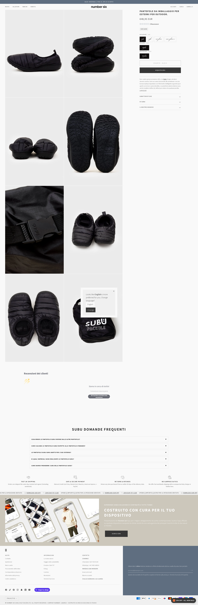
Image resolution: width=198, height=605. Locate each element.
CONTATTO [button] (85, 555)
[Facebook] (6, 590)
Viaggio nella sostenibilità (51, 562)
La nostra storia (48, 558)
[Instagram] (18, 590)
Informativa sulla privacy (12, 575)
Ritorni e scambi (87, 575)
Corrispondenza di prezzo (13, 572)
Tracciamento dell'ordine (12, 569)
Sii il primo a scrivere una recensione (99, 396)
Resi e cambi (9, 565)
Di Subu (142, 102)
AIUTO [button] (7, 555)
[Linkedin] (25, 590)
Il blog (45, 569)
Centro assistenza (10, 579)
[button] (16, 7)
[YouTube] (29, 590)
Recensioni (47, 575)
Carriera (46, 572)
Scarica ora (116, 534)
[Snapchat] (21, 590)
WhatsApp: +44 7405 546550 (90, 565)
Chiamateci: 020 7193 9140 (90, 562)
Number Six (11, 603)
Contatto (8, 558)
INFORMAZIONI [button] (49, 555)
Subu (164, 79)
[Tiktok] (10, 590)
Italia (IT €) (11, 598)
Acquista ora (160, 70)
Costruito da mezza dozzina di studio (82, 603)
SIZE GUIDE (144, 29)
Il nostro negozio (147, 107)
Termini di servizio (175, 575)
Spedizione (8, 562)
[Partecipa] (191, 570)
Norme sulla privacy (162, 575)
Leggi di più (143, 90)
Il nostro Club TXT (49, 565)
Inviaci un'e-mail (87, 572)
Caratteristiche (146, 96)
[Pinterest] (14, 590)
